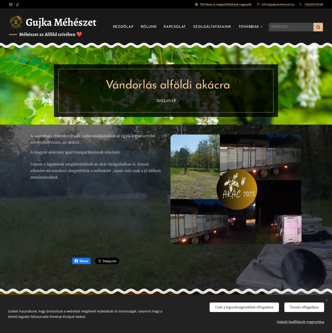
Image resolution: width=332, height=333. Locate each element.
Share (83, 261)
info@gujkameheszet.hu (278, 4)
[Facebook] (11, 4)
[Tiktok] (17, 4)
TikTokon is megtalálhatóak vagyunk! (226, 4)
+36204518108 (313, 4)
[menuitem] (124, 27)
